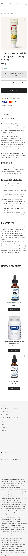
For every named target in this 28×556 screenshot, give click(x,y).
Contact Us (4, 411)
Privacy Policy (5, 414)
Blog (2, 406)
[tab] (14, 114)
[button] (24, 20)
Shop (2, 421)
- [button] (5, 82)
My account (4, 430)
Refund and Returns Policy (9, 417)
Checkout (4, 427)
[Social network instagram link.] (6, 452)
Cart (2, 424)
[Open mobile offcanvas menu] (26, 4)
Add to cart (14, 90)
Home (3, 13)
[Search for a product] (2, 4)
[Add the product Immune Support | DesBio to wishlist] (24, 278)
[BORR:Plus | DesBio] (14, 366)
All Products (10, 13)
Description (6, 114)
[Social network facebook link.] (1, 452)
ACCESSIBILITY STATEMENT (9, 408)
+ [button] (22, 82)
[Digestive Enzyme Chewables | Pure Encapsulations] (14, 326)
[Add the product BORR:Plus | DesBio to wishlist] (24, 356)
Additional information (10, 118)
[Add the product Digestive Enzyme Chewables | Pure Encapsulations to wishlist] (24, 316)
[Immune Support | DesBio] (14, 288)
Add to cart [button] (14, 309)
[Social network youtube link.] (10, 452)
